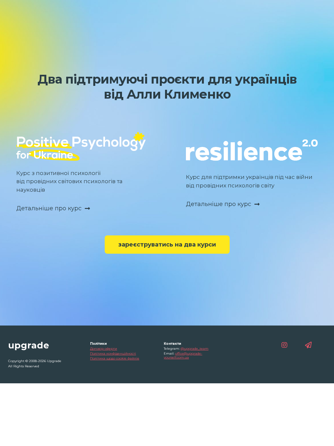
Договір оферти (103, 348)
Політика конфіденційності (113, 353)
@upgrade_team (194, 348)
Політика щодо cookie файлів (114, 358)
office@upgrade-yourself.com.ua (183, 355)
